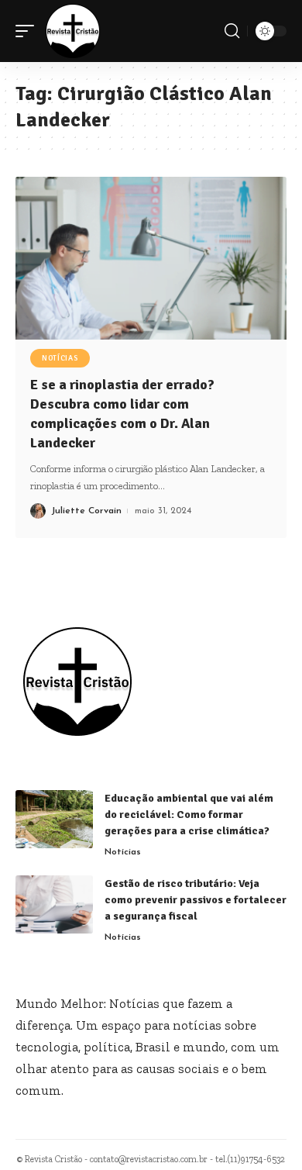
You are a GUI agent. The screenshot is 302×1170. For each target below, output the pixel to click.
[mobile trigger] (28, 31)
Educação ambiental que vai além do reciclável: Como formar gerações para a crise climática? (189, 814)
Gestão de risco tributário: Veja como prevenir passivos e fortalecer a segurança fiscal (196, 900)
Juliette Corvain (86, 511)
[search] (232, 31)
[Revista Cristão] (73, 31)
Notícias (60, 358)
